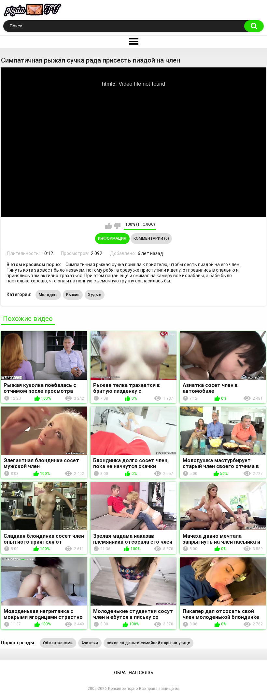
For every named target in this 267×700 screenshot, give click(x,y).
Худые (94, 295)
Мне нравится (108, 226)
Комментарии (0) (151, 238)
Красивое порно (123, 688)
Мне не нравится (117, 226)
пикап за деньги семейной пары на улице (148, 643)
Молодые (48, 295)
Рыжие (73, 295)
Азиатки (89, 643)
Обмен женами (58, 643)
